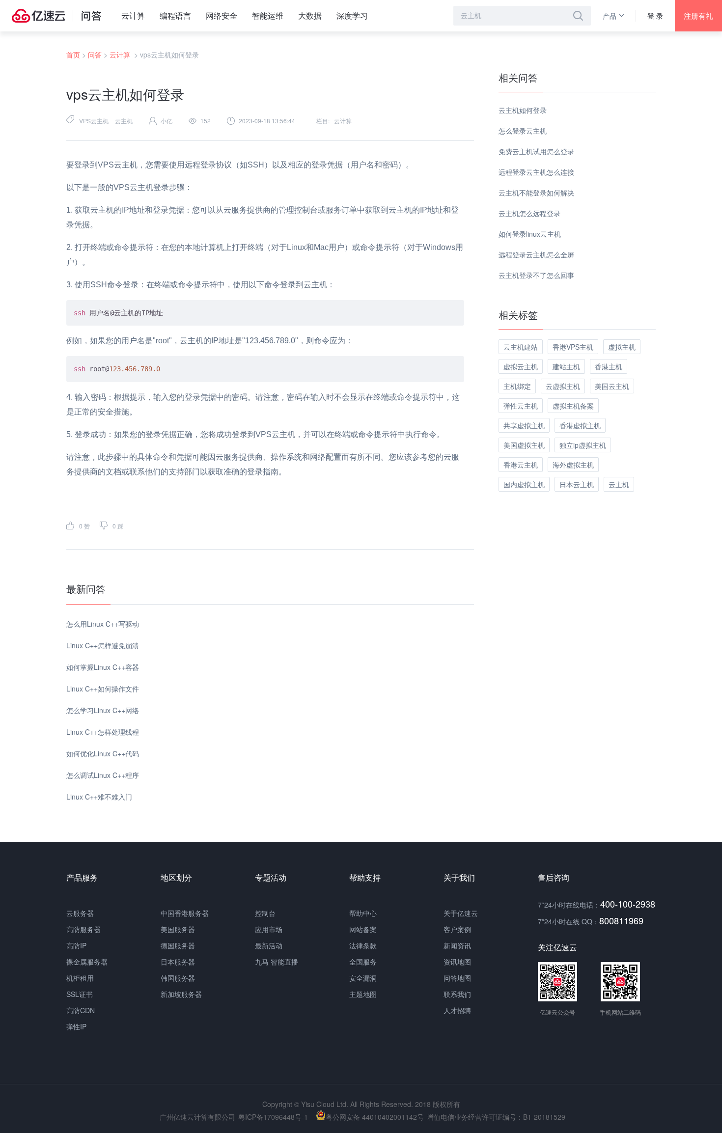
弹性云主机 (520, 406)
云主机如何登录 (523, 110)
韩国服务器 (178, 978)
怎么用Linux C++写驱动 (102, 624)
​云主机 (619, 484)
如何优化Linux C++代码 (102, 753)
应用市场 (268, 929)
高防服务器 (83, 929)
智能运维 (267, 15)
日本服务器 (178, 962)
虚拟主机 (622, 347)
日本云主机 (576, 484)
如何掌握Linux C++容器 (102, 667)
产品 (609, 16)
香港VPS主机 (573, 347)
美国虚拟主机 (524, 445)
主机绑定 (517, 386)
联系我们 (457, 994)
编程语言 (175, 15)
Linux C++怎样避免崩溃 (102, 645)
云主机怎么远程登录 (529, 213)
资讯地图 (457, 962)
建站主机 (566, 366)
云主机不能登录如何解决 (536, 192)
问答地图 (457, 978)
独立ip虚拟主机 (582, 445)
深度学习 (352, 15)
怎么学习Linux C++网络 (102, 710)
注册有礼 (698, 15)
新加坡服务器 (181, 994)
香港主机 (608, 366)
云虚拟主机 (563, 386)
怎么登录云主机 (523, 131)
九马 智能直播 (276, 962)
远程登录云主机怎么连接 (536, 172)
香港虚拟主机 (580, 425)
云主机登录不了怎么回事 (536, 275)
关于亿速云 (461, 913)
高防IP (76, 945)
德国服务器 (178, 945)
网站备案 (363, 929)
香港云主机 (520, 465)
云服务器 (80, 913)
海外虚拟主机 (573, 465)
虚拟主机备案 (573, 406)
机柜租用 (80, 978)
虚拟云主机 (520, 366)
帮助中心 (363, 913)
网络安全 (221, 15)
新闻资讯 (457, 945)
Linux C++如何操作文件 (102, 688)
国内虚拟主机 (524, 484)
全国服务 (363, 962)
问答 (95, 54)
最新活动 (268, 945)
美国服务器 (178, 929)
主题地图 (363, 994)
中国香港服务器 (185, 913)
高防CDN (80, 1010)
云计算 (133, 15)
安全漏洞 (363, 978)
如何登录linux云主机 (530, 234)
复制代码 (444, 307)
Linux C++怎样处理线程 (102, 732)
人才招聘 (457, 1010)
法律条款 (363, 945)
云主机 (124, 120)
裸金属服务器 (87, 962)
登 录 (655, 16)
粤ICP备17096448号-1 (273, 1117)
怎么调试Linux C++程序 (102, 775)
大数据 (310, 15)
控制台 (265, 913)
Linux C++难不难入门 (99, 796)
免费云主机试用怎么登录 (536, 151)
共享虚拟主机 (524, 425)
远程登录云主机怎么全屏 (536, 254)
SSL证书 (79, 994)
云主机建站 (520, 347)
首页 (73, 54)
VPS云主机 (94, 120)
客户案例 (457, 929)
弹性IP (76, 1026)
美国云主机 (612, 386)
